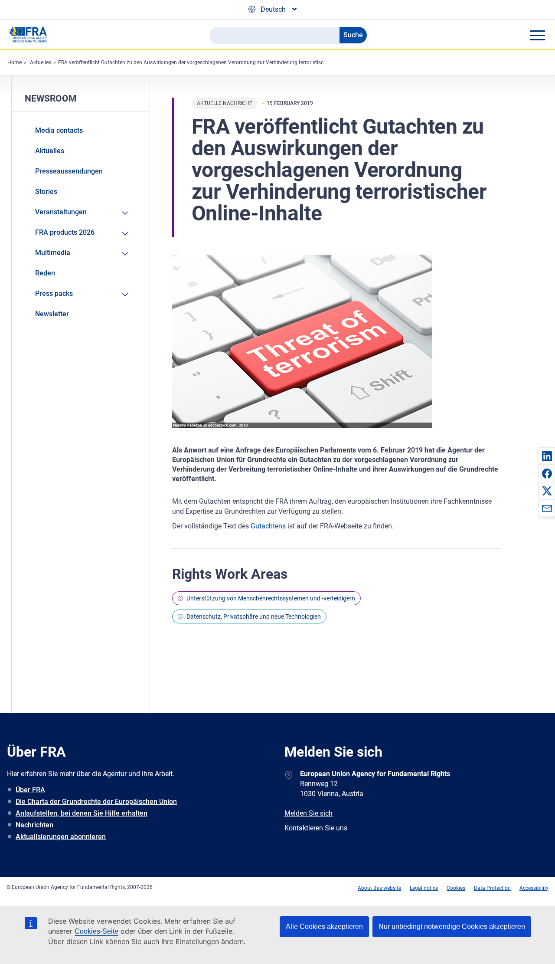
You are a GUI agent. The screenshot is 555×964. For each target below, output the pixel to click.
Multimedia (52, 253)
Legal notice (424, 888)
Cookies (456, 888)
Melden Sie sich (308, 813)
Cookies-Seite (96, 931)
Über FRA (30, 790)
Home (14, 62)
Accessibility (533, 888)
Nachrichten (34, 825)
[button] (547, 456)
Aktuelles (40, 62)
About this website (379, 888)
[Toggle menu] (537, 35)
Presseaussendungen (69, 171)
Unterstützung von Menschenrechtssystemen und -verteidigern (270, 598)
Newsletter (52, 314)
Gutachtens (268, 526)
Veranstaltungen (61, 212)
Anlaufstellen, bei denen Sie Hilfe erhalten (81, 813)
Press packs (54, 293)
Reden (45, 273)
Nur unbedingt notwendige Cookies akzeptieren (452, 926)
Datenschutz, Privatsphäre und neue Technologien (253, 616)
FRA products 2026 (65, 232)
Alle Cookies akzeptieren (324, 926)
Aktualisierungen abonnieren (61, 837)
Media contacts (59, 130)
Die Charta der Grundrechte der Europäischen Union (96, 801)
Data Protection (492, 888)
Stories (46, 191)
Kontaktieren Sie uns (315, 828)
